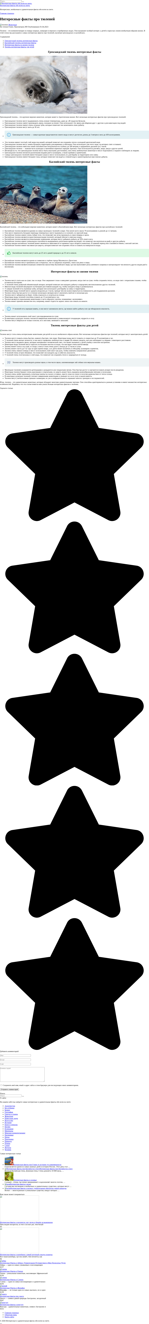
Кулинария (9, 1129)
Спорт (7, 1145)
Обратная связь (11, 1315)
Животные (12, 25)
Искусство (9, 1120)
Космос (7, 1127)
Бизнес (7, 1110)
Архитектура (10, 1106)
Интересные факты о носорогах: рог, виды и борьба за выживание (26, 1222)
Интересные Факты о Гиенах (11, 1271)
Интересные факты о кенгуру (12, 1305)
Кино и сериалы (11, 1125)
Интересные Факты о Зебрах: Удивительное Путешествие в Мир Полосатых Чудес (33, 1263)
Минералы (9, 1131)
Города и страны (11, 1114)
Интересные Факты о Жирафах (12, 1288)
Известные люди (11, 1118)
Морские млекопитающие (15, 1133)
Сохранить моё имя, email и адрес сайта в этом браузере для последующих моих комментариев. (41, 1085)
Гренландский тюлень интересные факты (21, 41)
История (8, 1123)
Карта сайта (9, 1317)
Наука (7, 1137)
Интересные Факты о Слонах (11, 1280)
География (9, 1112)
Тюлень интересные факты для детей (19, 47)
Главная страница (7, 13)
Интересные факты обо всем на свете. (15, 5)
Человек (8, 1150)
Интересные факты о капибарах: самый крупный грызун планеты (26, 1255)
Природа (8, 1141)
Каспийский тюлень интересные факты (20, 43)
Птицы (7, 1143)
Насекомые (9, 1135)
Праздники (9, 1139)
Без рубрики (9, 1108)
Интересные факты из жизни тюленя (19, 45)
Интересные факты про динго (12, 1296)
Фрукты (8, 1148)
